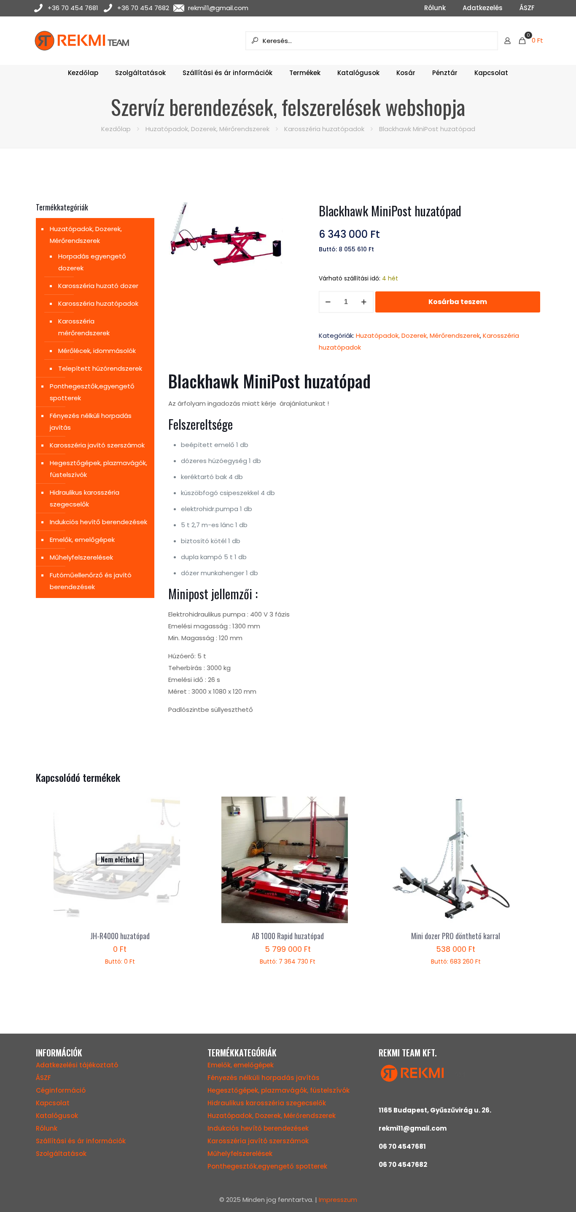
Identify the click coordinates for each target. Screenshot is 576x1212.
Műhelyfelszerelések (81, 557)
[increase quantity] (364, 302)
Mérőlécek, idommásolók (97, 350)
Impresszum (338, 1199)
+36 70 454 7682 (143, 7)
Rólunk (46, 1128)
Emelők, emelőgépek (82, 539)
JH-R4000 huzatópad (120, 935)
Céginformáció (61, 1090)
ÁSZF (43, 1077)
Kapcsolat (53, 1103)
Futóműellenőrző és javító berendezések (91, 581)
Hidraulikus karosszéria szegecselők (84, 498)
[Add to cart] (342, 808)
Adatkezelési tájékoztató (77, 1065)
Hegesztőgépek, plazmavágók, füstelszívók (98, 468)
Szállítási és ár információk (81, 1141)
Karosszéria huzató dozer (98, 285)
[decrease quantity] (328, 302)
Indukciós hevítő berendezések (98, 521)
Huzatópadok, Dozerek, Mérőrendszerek (207, 128)
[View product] (174, 808)
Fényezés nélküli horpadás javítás (91, 421)
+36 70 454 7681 (73, 7)
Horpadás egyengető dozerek (92, 262)
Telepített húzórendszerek (100, 368)
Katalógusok (57, 1115)
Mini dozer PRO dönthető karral (455, 935)
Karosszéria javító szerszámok (97, 445)
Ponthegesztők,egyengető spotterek (92, 392)
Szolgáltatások (61, 1153)
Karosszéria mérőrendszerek (84, 327)
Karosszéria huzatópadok (324, 128)
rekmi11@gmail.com (218, 7)
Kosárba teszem (457, 302)
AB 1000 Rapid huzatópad (288, 935)
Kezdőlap (116, 128)
